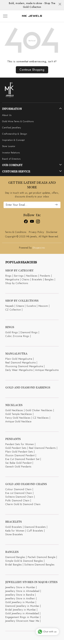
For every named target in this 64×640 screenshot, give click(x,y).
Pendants (45, 275)
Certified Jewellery (11, 127)
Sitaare (20, 306)
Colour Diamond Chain (18, 489)
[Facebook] (26, 222)
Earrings (19, 275)
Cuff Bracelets (35, 530)
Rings (8, 275)
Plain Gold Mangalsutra (18, 359)
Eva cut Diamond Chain (18, 493)
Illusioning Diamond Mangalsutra (24, 366)
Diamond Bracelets (35, 527)
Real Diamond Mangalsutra (20, 362)
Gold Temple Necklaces (18, 414)
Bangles (49, 279)
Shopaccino (39, 247)
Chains (26, 279)
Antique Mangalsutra (47, 370)
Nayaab (9, 306)
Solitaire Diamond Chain (19, 497)
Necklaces (32, 275)
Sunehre (31, 306)
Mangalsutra (12, 279)
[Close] (60, 4)
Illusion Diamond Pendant (20, 455)
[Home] (32, 16)
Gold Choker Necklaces (39, 410)
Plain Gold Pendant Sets (19, 451)
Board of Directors (11, 158)
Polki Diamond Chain (17, 500)
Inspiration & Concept (13, 140)
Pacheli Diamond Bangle (41, 557)
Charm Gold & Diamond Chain (23, 504)
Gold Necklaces (14, 410)
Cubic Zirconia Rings (17, 336)
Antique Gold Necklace (18, 421)
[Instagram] (38, 222)
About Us (7, 115)
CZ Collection (13, 309)
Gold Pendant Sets (15, 448)
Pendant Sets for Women (19, 444)
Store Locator (8, 146)
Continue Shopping (32, 70)
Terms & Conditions (15, 232)
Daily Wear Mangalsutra (19, 370)
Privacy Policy (36, 232)
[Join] (56, 205)
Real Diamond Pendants (42, 448)
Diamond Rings (29, 332)
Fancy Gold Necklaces (18, 418)
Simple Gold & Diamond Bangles (24, 561)
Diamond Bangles (15, 557)
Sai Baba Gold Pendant (18, 463)
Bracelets (37, 279)
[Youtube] (32, 222)
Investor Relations (11, 152)
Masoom (43, 306)
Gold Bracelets (13, 527)
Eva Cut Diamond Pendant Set (22, 459)
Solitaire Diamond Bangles (39, 564)
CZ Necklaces (41, 418)
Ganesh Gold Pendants (18, 466)
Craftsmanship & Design (14, 133)
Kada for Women (15, 530)
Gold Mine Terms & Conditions (18, 121)
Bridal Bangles (13, 564)
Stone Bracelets (14, 534)
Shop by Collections (16, 283)
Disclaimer (52, 232)
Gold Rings (11, 332)
